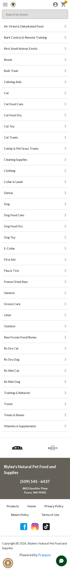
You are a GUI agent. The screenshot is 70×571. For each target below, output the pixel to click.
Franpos (44, 555)
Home (31, 506)
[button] (8, 563)
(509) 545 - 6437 (35, 481)
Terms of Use (50, 514)
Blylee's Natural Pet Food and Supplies (30, 469)
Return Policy (20, 514)
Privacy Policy (53, 506)
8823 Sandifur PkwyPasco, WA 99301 (35, 490)
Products (13, 506)
